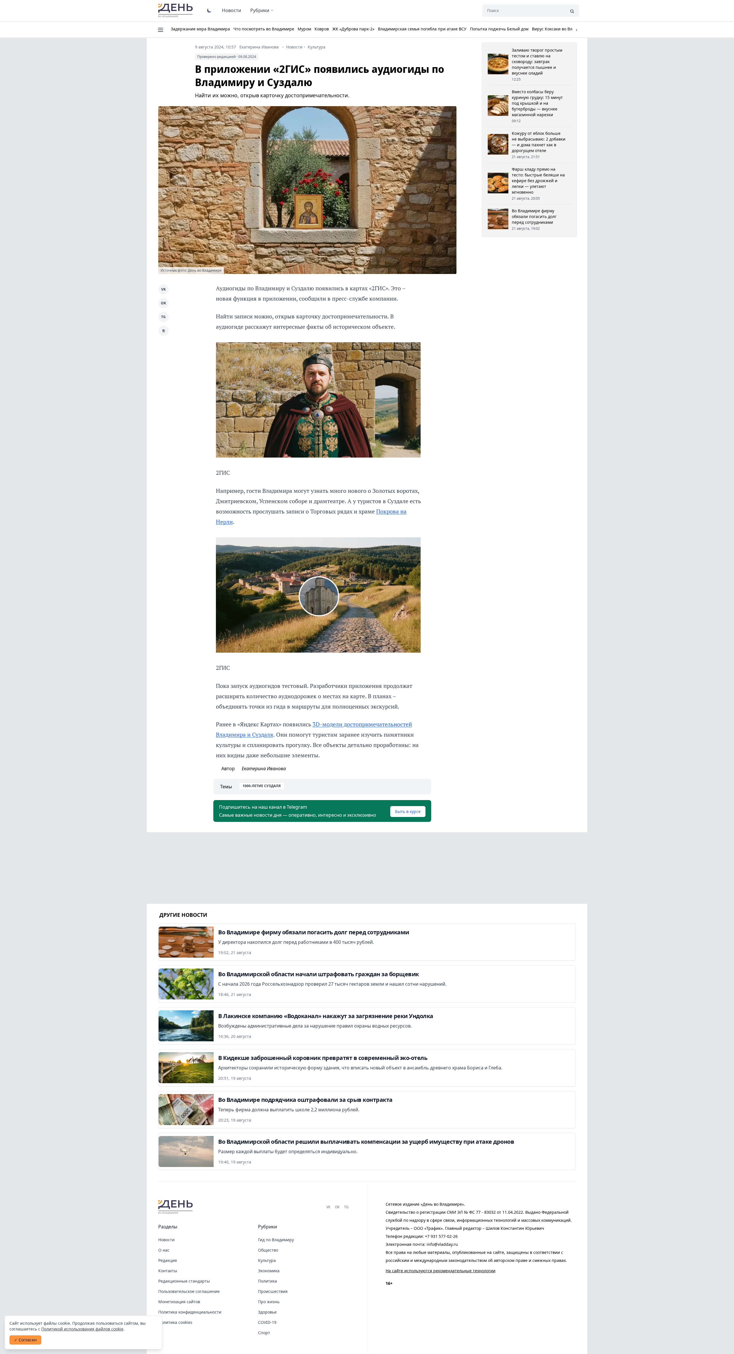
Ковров (322, 29)
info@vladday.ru (442, 1244)
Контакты (167, 1270)
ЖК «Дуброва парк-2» (353, 29)
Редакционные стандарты (184, 1281)
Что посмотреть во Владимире (263, 29)
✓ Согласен (25, 1340)
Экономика (269, 1270)
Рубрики (259, 10)
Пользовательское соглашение (189, 1291)
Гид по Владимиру (276, 1239)
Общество (268, 1250)
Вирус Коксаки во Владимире (561, 29)
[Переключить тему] (209, 10)
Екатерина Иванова (259, 47)
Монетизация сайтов (179, 1301)
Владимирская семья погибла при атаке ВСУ (422, 29)
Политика (267, 1281)
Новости (231, 10)
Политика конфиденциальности (189, 1312)
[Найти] (572, 10)
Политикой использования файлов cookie (82, 1329)
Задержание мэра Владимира (200, 29)
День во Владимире (176, 10)
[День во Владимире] (176, 1207)
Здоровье (267, 1312)
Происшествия (273, 1291)
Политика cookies (175, 1322)
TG (163, 316)
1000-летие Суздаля (262, 785)
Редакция (167, 1260)
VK (163, 289)
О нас (163, 1250)
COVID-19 (267, 1322)
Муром (304, 29)
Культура (316, 47)
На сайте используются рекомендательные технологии (440, 1270)
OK (163, 303)
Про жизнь (269, 1301)
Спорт (264, 1332)
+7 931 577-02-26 (441, 1236)
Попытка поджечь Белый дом (499, 29)
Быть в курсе (408, 811)
